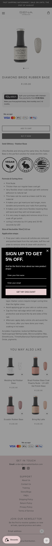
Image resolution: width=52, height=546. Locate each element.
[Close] (47, 251)
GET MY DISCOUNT (26, 292)
